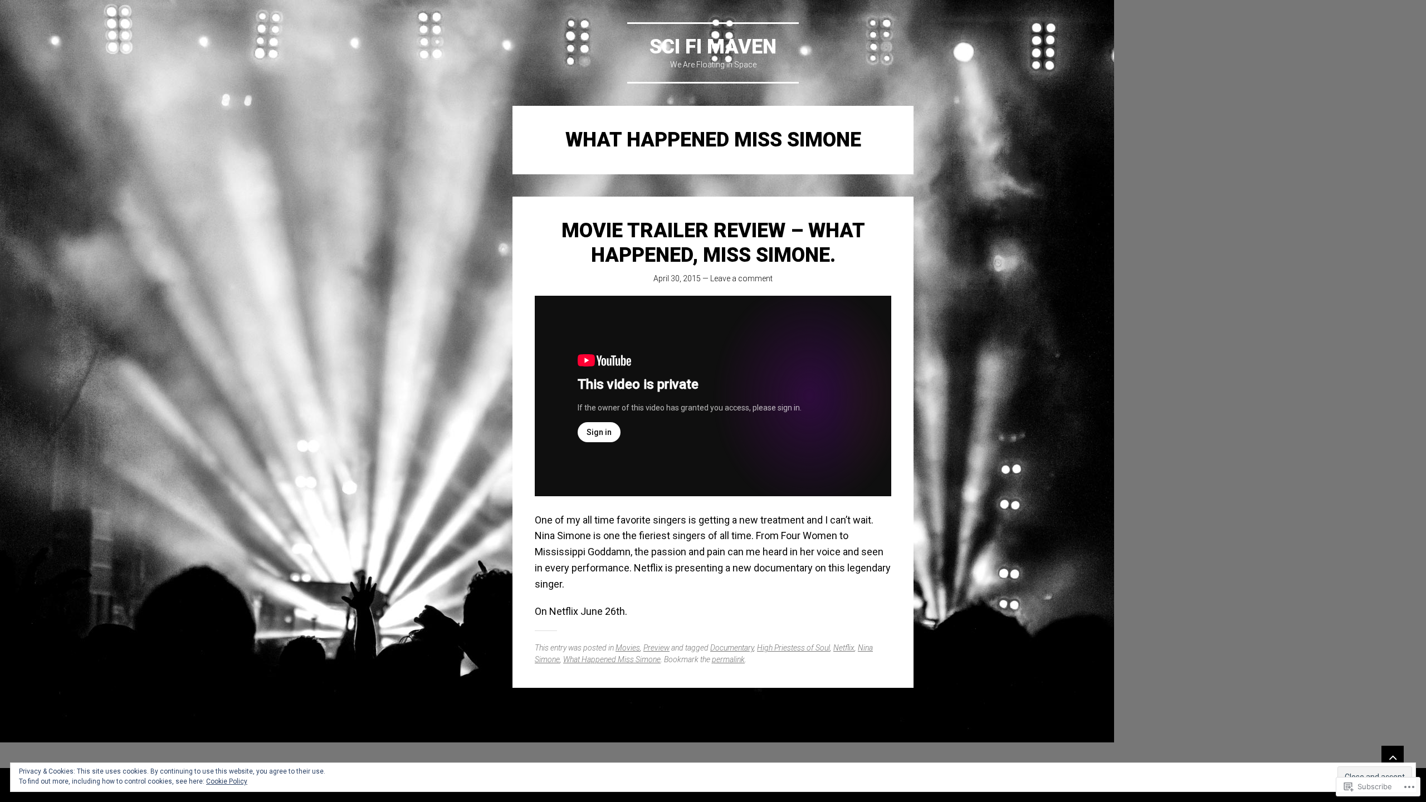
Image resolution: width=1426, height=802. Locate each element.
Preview (656, 647)
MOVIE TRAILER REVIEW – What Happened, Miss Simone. (713, 242)
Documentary (732, 647)
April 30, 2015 (677, 278)
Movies (628, 647)
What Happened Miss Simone (612, 659)
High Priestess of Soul (793, 647)
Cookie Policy (226, 781)
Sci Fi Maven (713, 46)
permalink (728, 659)
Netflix (843, 647)
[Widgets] (1392, 757)
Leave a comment (741, 278)
